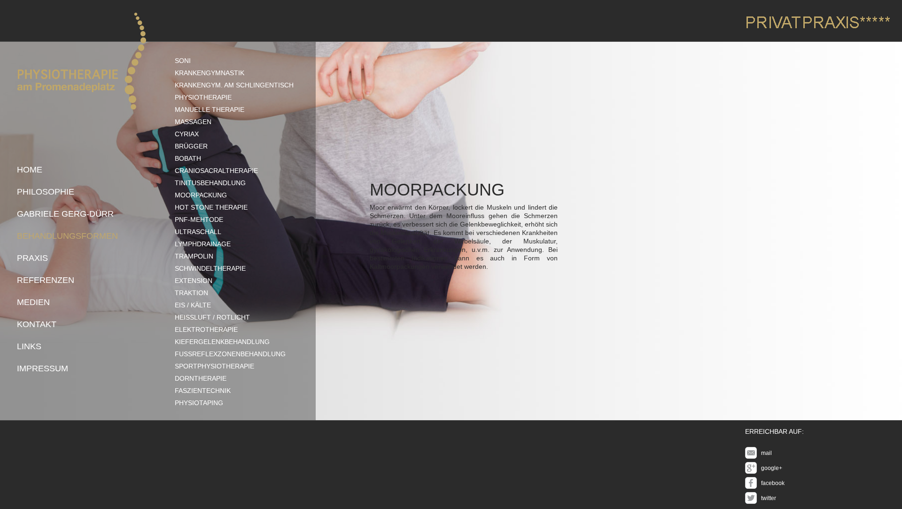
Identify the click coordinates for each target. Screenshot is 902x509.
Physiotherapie (203, 97)
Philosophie (45, 191)
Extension (193, 280)
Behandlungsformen (67, 236)
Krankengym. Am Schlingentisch (234, 85)
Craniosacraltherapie (216, 170)
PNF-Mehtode (199, 219)
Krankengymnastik (209, 73)
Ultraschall (198, 231)
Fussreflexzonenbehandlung (230, 354)
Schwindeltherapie (210, 268)
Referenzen (45, 280)
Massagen (193, 121)
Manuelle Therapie (209, 109)
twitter (768, 498)
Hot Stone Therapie (211, 207)
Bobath (188, 158)
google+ (771, 468)
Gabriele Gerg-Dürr (65, 214)
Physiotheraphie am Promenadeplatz (81, 61)
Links (29, 346)
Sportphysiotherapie (214, 366)
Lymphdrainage (203, 244)
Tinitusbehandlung (210, 183)
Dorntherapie (200, 378)
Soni (183, 60)
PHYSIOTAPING (199, 403)
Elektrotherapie (206, 329)
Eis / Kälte (193, 305)
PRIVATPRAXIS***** (817, 22)
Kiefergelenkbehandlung (222, 341)
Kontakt (36, 324)
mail (766, 453)
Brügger (191, 146)
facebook (773, 483)
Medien (33, 302)
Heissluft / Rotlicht (212, 317)
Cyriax (187, 134)
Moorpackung (201, 195)
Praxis (32, 258)
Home (29, 169)
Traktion (191, 293)
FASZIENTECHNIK (203, 390)
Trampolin (194, 256)
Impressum (42, 368)
